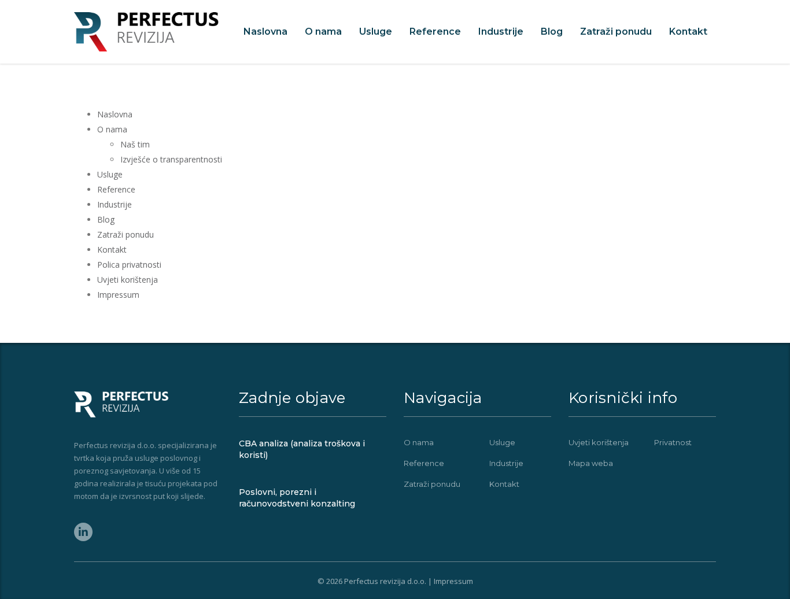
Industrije (500, 31)
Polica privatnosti (129, 264)
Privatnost (673, 442)
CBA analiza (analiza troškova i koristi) (302, 449)
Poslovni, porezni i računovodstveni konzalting (297, 498)
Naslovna (265, 31)
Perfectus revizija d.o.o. (385, 581)
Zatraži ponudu (616, 31)
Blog (552, 31)
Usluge (375, 31)
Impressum (118, 294)
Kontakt (688, 31)
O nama (323, 31)
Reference (435, 31)
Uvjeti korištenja (127, 279)
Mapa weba (590, 463)
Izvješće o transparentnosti (171, 159)
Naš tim (135, 144)
